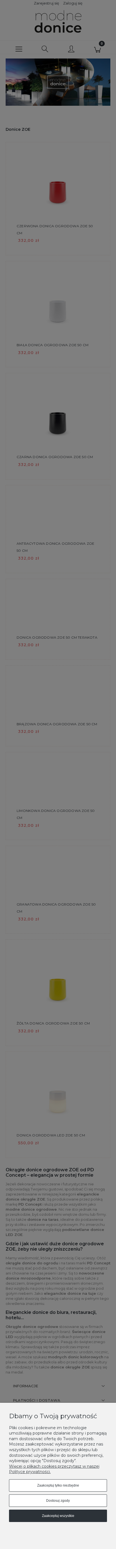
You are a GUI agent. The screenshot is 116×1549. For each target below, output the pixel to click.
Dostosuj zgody (58, 1501)
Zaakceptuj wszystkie (58, 1516)
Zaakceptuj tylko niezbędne (58, 1485)
